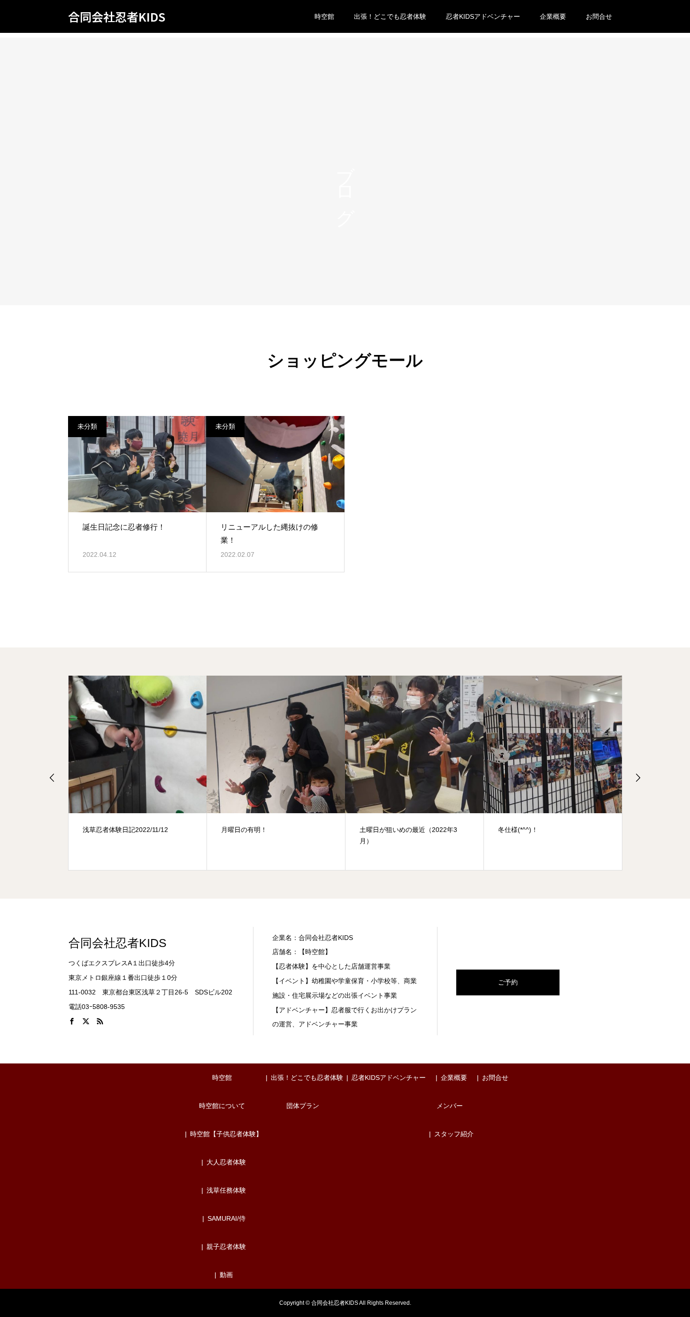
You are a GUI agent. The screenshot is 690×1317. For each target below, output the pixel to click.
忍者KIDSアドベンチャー (483, 16)
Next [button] (638, 777)
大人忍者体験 (226, 1162)
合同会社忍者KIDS (116, 17)
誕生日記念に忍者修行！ (124, 527)
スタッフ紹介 (454, 1134)
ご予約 (508, 982)
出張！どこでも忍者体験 (390, 16)
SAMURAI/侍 (226, 1218)
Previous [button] (52, 777)
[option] (138, 773)
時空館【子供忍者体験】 (226, 1134)
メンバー (450, 1105)
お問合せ (599, 16)
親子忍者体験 (226, 1246)
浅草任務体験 (226, 1190)
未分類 (87, 426)
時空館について (222, 1105)
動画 (226, 1274)
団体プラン (302, 1105)
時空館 (324, 16)
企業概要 (553, 16)
